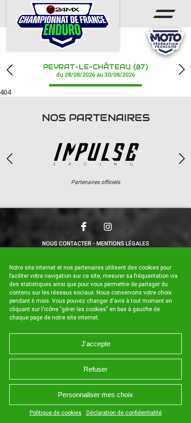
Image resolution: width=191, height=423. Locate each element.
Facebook (83, 226)
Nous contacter (66, 243)
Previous (9, 69)
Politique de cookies (56, 413)
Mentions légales (122, 243)
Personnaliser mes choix (95, 394)
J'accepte (95, 344)
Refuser (95, 369)
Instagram (107, 226)
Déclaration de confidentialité (124, 413)
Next (181, 69)
